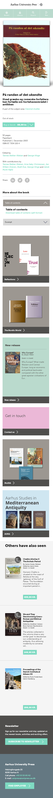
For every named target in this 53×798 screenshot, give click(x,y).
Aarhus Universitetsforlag (26, 4)
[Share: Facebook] (27, 180)
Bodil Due (21, 167)
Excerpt (8, 222)
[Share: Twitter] (20, 180)
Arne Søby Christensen (34, 164)
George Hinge (34, 155)
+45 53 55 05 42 (23, 775)
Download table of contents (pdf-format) (24, 213)
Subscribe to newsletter (23, 741)
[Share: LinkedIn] (13, 180)
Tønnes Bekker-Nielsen (13, 155)
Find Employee (17, 785)
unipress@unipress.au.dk (23, 778)
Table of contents (12, 203)
